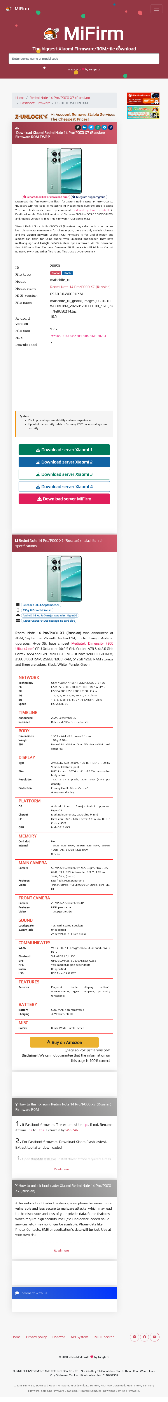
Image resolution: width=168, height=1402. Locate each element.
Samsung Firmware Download (59, 1390)
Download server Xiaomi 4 (66, 486)
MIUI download (79, 1385)
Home (19, 98)
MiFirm (21, 8)
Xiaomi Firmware (24, 1385)
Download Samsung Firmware (121, 1390)
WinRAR (72, 1130)
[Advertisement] (64, 378)
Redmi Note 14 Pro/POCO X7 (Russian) (60, 98)
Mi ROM (94, 1385)
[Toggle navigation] (156, 8)
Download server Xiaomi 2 (66, 461)
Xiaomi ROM (134, 1385)
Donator (58, 1337)
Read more (61, 1169)
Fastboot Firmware (35, 103)
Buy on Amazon (66, 1042)
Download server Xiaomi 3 (66, 474)
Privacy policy (36, 1337)
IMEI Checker (104, 1337)
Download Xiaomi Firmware (52, 1385)
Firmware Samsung (90, 1390)
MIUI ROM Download (113, 1385)
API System (79, 1337)
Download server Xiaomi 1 (66, 449)
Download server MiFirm (66, 498)
